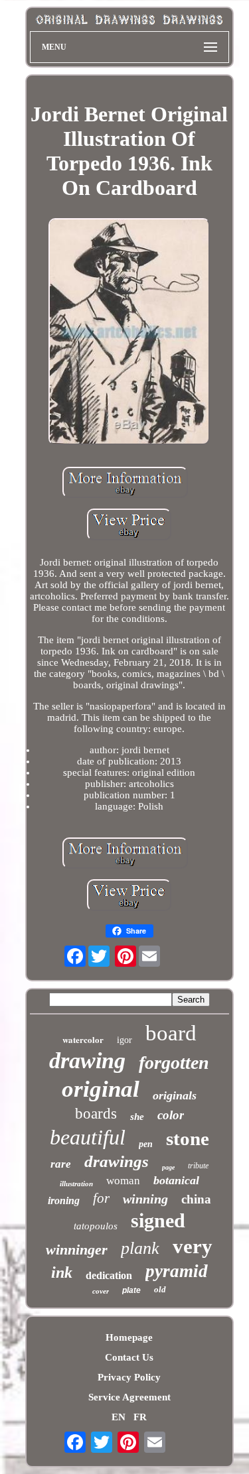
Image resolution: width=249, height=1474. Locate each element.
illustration (76, 1184)
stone (187, 1138)
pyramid (176, 1271)
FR (140, 1417)
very (192, 1246)
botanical (176, 1180)
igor (124, 1040)
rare (60, 1164)
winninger (77, 1249)
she (137, 1116)
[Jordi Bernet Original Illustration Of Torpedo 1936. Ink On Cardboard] (129, 333)
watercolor (83, 1039)
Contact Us (129, 1357)
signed (158, 1220)
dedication (109, 1275)
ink (61, 1272)
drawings (116, 1161)
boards (96, 1113)
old (160, 1289)
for (101, 1198)
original (100, 1089)
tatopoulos (96, 1226)
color (170, 1115)
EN (118, 1417)
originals (175, 1095)
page (168, 1167)
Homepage (129, 1337)
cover (100, 1291)
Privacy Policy (129, 1377)
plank (140, 1248)
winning (145, 1199)
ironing (64, 1200)
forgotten (174, 1062)
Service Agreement (129, 1397)
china (196, 1199)
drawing (87, 1060)
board (171, 1033)
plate (131, 1290)
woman (123, 1180)
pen (146, 1144)
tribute (198, 1165)
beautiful (87, 1137)
